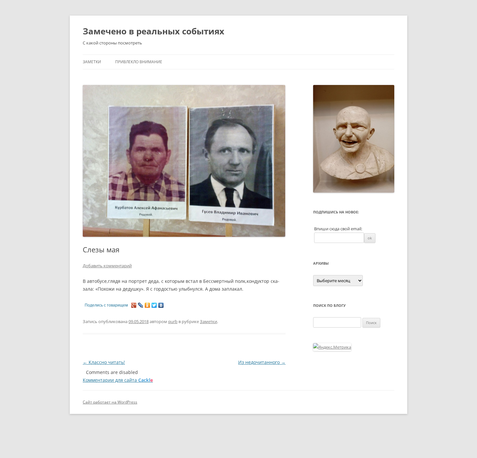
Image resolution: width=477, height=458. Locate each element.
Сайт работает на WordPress (110, 402)
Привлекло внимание (138, 62)
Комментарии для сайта (118, 380)
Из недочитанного (262, 362)
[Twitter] (154, 305)
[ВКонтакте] (161, 305)
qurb (172, 321)
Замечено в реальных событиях (153, 31)
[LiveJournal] (140, 305)
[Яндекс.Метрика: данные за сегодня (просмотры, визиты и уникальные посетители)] (332, 347)
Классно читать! (104, 362)
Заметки (92, 62)
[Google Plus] (133, 305)
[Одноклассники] (147, 305)
